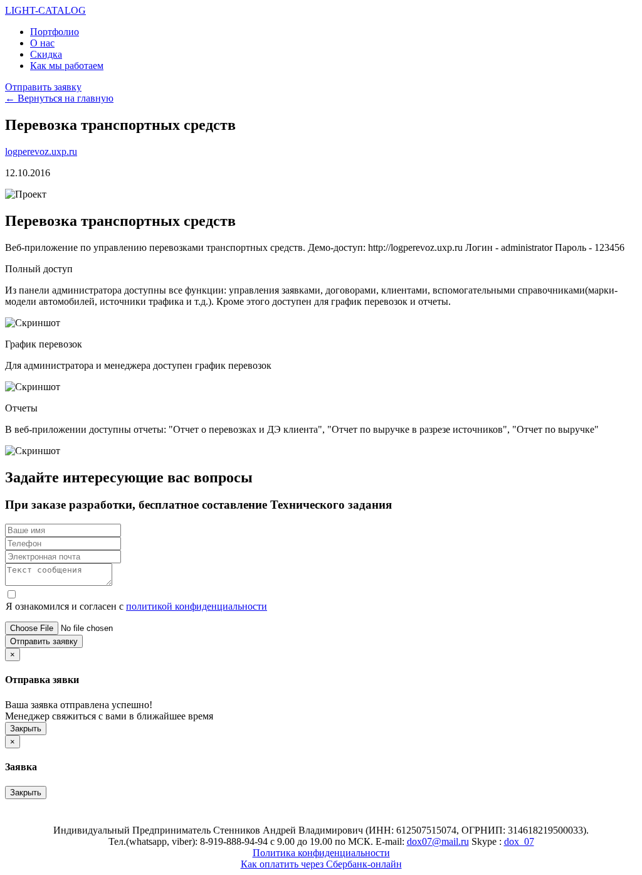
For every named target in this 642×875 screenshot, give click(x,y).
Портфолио (54, 31)
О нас (42, 43)
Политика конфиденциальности (321, 852)
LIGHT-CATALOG (45, 10)
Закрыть (25, 728)
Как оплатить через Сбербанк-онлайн (321, 864)
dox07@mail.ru (438, 841)
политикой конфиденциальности (196, 606)
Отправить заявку (43, 87)
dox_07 (519, 841)
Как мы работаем (66, 65)
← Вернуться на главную (59, 98)
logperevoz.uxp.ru (41, 151)
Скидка (46, 54)
